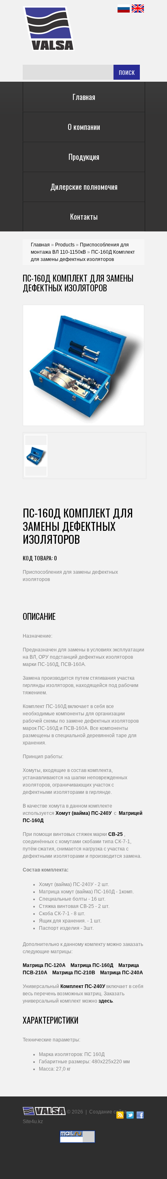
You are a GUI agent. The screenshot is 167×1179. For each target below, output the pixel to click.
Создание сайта (108, 1112)
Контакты (84, 216)
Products (65, 245)
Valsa (69, 28)
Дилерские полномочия (84, 186)
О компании (84, 126)
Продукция (84, 156)
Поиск (127, 72)
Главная (84, 96)
